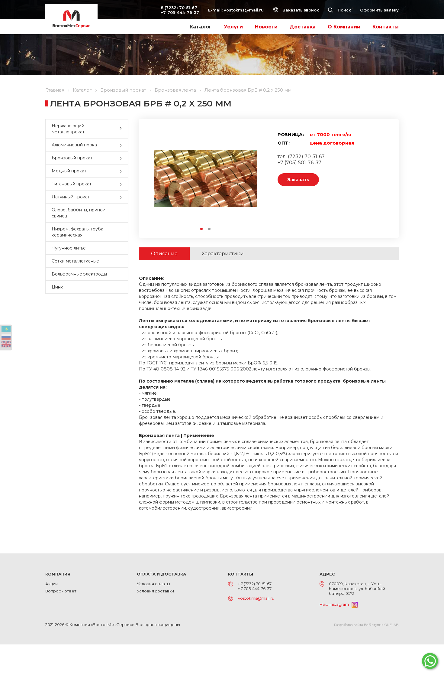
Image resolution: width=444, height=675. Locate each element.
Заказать (298, 179)
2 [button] (209, 229)
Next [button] (254, 178)
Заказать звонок (300, 10)
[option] (205, 178)
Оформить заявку (379, 10)
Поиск (343, 10)
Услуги (233, 27)
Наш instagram (336, 604)
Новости (266, 27)
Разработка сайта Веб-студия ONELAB (366, 625)
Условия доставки (155, 591)
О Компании (344, 27)
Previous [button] (156, 178)
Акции (51, 583)
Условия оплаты (153, 583)
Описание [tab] (164, 253)
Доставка (303, 27)
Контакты (385, 27)
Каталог (201, 27)
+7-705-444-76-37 (180, 12)
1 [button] (201, 229)
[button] (122, 128)
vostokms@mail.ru (244, 10)
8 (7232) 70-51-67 (179, 7)
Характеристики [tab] (223, 253)
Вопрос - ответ (60, 591)
